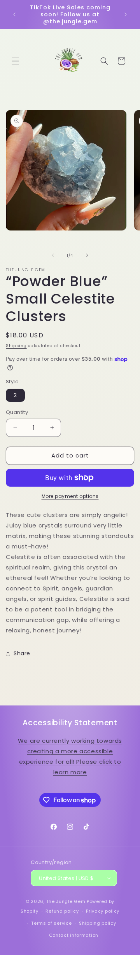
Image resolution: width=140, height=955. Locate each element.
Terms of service (51, 923)
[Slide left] (52, 255)
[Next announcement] (125, 14)
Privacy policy (102, 911)
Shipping (16, 346)
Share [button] (22, 653)
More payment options (70, 496)
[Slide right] (87, 255)
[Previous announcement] (14, 14)
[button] (15, 61)
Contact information (73, 935)
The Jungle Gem (66, 901)
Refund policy (62, 911)
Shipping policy (97, 923)
